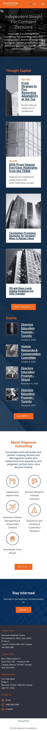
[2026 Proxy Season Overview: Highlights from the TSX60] (23, 139)
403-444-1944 (8, 668)
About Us (22, 567)
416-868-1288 (7, 647)
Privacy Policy (23, 721)
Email (13, 700)
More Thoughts (22, 307)
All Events (22, 416)
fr (35, 4)
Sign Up (22, 610)
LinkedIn (9, 709)
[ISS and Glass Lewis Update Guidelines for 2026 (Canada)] (23, 266)
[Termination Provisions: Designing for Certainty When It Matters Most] (23, 211)
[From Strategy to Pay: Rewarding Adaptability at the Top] (12, 95)
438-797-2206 (8, 688)
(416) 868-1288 (12, 705)
